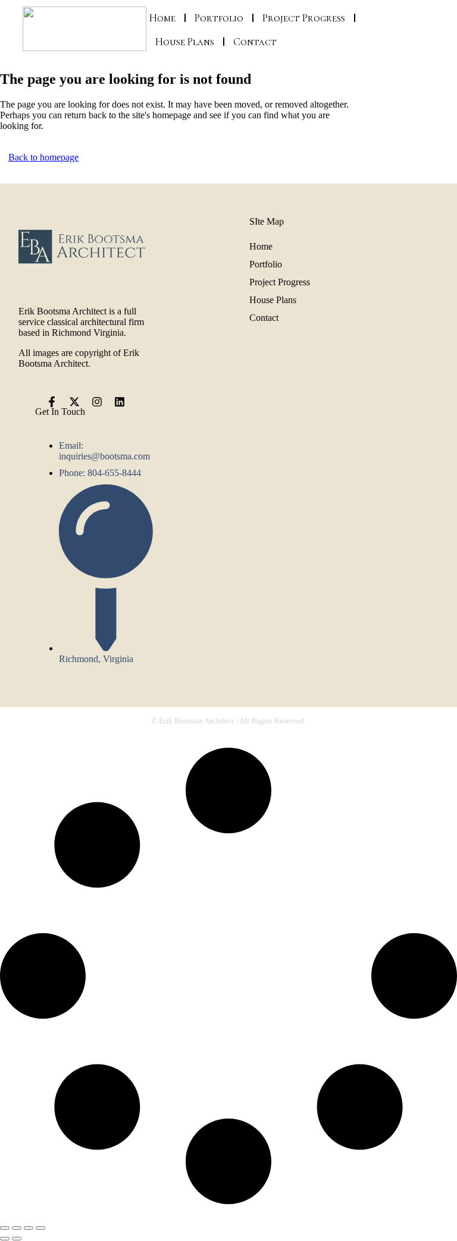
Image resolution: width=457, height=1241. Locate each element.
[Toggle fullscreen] (16, 1228)
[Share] (28, 1228)
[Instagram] (97, 401)
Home (162, 17)
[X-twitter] (74, 401)
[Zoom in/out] (5, 1228)
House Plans (184, 41)
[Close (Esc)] (40, 1228)
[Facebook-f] (51, 401)
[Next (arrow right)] (16, 1238)
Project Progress (303, 17)
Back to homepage (43, 157)
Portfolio (219, 17)
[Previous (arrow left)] (5, 1238)
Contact (255, 41)
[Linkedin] (119, 401)
